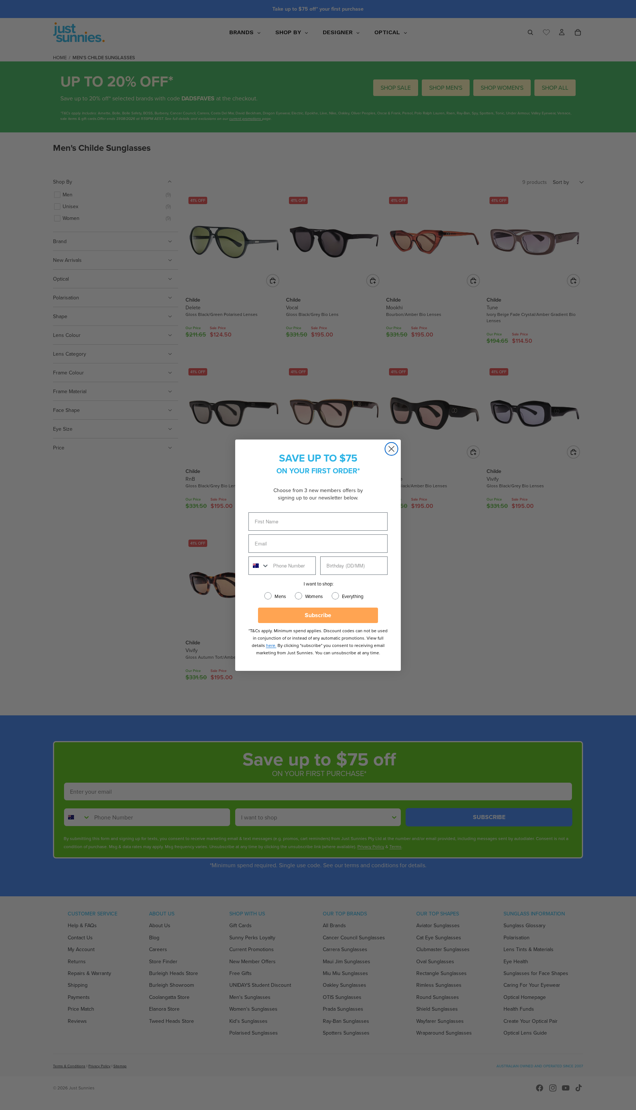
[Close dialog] (391, 448)
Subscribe (318, 615)
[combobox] (259, 565)
